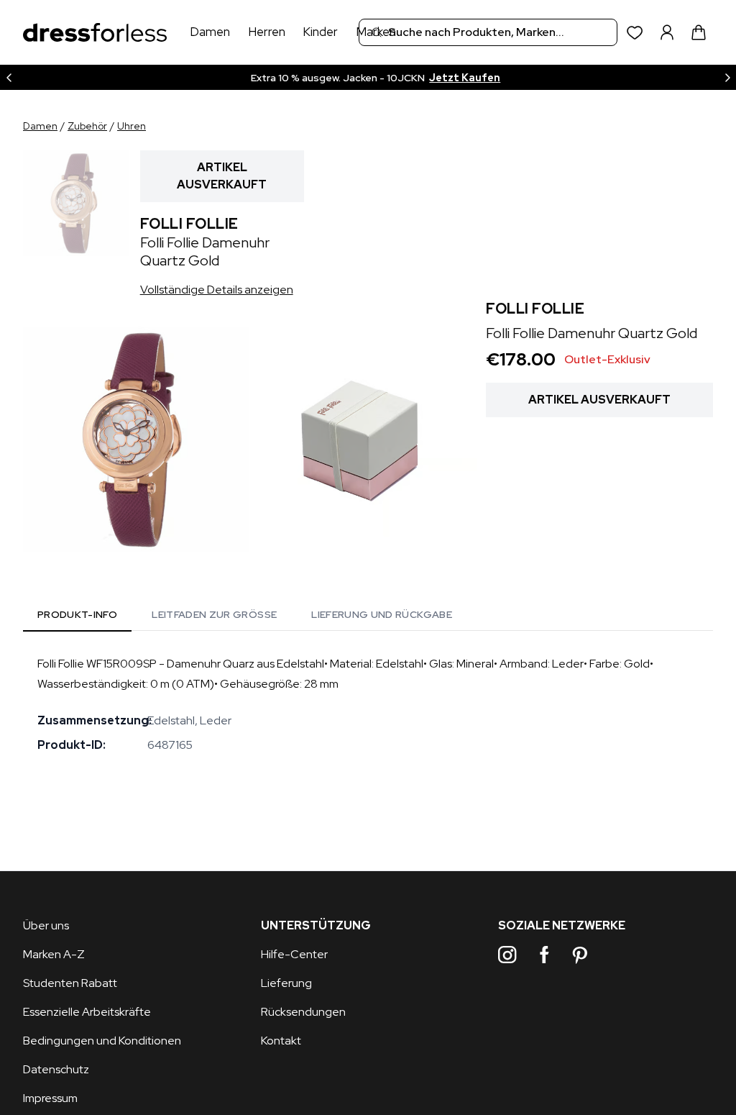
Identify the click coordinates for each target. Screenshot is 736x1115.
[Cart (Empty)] (698, 32)
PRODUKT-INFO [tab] (77, 614)
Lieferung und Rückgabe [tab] (381, 614)
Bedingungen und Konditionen (102, 1040)
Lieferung (286, 983)
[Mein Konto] (667, 32)
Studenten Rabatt (70, 983)
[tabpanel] (368, 704)
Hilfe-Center (294, 954)
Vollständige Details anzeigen (216, 289)
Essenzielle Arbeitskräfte (87, 1011)
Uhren (131, 125)
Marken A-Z (54, 954)
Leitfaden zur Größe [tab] (214, 614)
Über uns (46, 925)
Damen (210, 32)
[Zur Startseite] (95, 32)
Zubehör (87, 125)
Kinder (320, 32)
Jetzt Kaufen (464, 77)
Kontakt (281, 1040)
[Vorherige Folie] (8, 77)
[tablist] (244, 617)
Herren (266, 32)
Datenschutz (56, 1069)
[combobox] (488, 32)
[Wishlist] (635, 32)
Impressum (50, 1098)
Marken (376, 32)
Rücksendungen (303, 1011)
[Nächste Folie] (727, 77)
